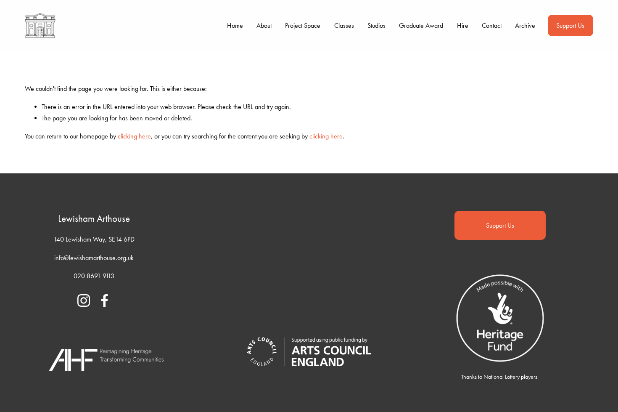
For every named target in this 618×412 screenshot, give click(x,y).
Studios (376, 25)
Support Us (570, 25)
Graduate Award (421, 25)
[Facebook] (104, 300)
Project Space (302, 25)
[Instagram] (83, 300)
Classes (344, 25)
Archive (525, 25)
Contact (492, 25)
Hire (462, 25)
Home (235, 25)
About (264, 25)
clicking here (134, 136)
